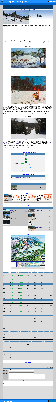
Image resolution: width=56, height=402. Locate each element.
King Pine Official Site (6, 383)
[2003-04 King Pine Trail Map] (37, 266)
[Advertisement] (28, 7)
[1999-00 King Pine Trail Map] (25, 266)
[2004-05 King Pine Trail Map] (42, 266)
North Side (23, 106)
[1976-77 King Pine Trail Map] (19, 266)
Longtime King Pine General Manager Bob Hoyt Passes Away (18, 177)
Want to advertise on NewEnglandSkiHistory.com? (28, 9)
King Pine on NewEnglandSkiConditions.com (28, 170)
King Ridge (18, 142)
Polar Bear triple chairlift (20, 141)
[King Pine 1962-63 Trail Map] (13, 266)
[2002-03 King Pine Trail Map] (31, 266)
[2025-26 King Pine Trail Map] (28, 261)
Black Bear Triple (15, 143)
